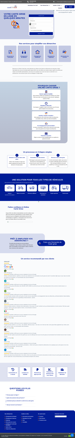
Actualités (25, 422)
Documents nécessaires (28, 416)
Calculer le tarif (41, 33)
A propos (41, 416)
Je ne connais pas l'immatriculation (36, 30)
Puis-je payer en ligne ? (13, 395)
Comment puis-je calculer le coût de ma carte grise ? (20, 401)
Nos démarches (44, 5)
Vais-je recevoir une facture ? (14, 404)
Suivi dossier (42, 418)
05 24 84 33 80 (33, 1)
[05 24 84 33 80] (28, 2)
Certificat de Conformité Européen (11, 424)
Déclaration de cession (11, 422)
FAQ (23, 420)
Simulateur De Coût (33, 5)
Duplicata (8, 420)
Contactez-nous (42, 420)
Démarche (31, 18)
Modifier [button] (65, 436)
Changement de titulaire (11, 416)
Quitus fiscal (8, 427)
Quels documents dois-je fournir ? (16, 397)
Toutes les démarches (11, 428)
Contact (60, 8)
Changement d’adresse (11, 418)
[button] (20, 394)
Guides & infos (56, 5)
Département (32, 25)
